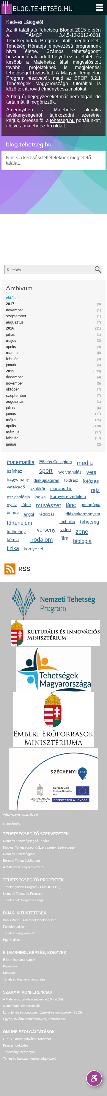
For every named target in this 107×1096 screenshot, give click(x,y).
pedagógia (90, 504)
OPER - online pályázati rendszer (27, 1039)
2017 (10, 304)
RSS (24, 569)
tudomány (16, 531)
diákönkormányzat (83, 513)
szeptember (16, 316)
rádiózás (47, 514)
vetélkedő (16, 487)
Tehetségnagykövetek (19, 933)
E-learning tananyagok (19, 959)
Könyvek (9, 973)
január (11, 365)
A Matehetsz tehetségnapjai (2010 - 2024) (33, 999)
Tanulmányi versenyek (19, 1052)
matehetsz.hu (38, 125)
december (14, 377)
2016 (10, 328)
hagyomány (18, 479)
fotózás (91, 481)
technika (67, 521)
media (85, 462)
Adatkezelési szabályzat (20, 814)
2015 (10, 371)
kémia (13, 539)
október (12, 298)
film (64, 538)
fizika (13, 548)
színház (14, 471)
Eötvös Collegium (55, 461)
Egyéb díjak (11, 940)
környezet (33, 548)
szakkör (37, 488)
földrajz (71, 480)
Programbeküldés (16, 1045)
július (10, 334)
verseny (46, 530)
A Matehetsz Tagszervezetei (23, 867)
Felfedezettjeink (14, 926)
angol (28, 514)
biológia (82, 541)
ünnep (13, 512)
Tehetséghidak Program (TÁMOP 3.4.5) (31, 887)
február (12, 359)
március (13, 352)
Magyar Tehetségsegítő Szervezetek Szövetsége (39, 847)
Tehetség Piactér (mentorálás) (25, 979)
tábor (26, 504)
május (11, 340)
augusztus (15, 322)
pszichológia (18, 496)
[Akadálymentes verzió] (94, 1078)
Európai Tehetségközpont (21, 860)
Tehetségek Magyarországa (23, 900)
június (11, 413)
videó (65, 529)
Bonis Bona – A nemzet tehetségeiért (29, 920)
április (11, 346)
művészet (48, 505)
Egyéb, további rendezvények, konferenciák (35, 1019)
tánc (71, 505)
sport (46, 470)
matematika (20, 462)
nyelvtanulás (69, 471)
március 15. (61, 488)
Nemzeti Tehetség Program (23, 893)
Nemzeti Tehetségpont (19, 854)
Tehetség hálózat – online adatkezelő (29, 1058)
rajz (95, 490)
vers (91, 472)
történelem (19, 523)
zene (81, 531)
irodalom (41, 539)
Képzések (10, 966)
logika (40, 496)
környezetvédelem (68, 496)
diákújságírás (46, 480)
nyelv (12, 504)
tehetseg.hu (62, 120)
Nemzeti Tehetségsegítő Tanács (26, 841)
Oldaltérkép (11, 824)
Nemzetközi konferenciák (21, 1006)
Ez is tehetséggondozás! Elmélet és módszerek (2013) (42, 1012)
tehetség (89, 522)
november (14, 310)
